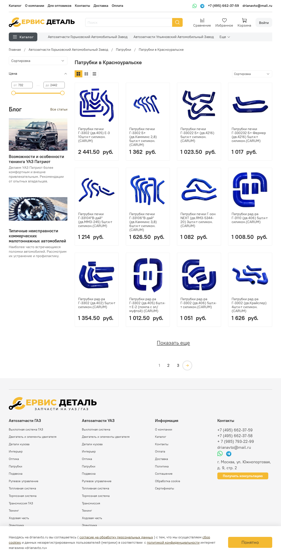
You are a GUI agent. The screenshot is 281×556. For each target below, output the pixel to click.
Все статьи (58, 109)
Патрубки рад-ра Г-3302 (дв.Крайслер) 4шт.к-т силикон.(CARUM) (249, 305)
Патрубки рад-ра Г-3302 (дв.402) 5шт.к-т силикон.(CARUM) (96, 303)
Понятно (250, 542)
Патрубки (123, 49)
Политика (162, 466)
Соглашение (164, 474)
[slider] (13, 93)
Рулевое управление (23, 481)
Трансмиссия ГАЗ (21, 503)
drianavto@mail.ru (257, 5)
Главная (15, 49)
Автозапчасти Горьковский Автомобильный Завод (88, 37)
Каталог (15, 5)
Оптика (14, 459)
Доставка (101, 5)
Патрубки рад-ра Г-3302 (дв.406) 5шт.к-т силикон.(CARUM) (198, 303)
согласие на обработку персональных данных (116, 537)
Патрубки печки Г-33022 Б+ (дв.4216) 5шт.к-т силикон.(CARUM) (197, 135)
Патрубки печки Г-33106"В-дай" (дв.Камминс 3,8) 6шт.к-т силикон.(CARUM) (143, 222)
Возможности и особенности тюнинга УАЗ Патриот (36, 159)
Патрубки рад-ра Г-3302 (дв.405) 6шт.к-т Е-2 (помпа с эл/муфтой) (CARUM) (147, 305)
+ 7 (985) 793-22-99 (235, 441)
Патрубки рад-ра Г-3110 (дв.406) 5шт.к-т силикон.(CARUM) (250, 218)
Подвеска (15, 474)
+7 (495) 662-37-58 (235, 435)
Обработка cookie (167, 481)
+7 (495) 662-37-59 (223, 5)
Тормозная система (22, 496)
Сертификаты (164, 488)
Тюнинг (14, 510)
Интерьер (16, 451)
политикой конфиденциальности (173, 542)
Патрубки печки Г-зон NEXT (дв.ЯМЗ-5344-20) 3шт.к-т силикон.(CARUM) (198, 220)
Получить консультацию (243, 476)
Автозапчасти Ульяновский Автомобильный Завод (173, 37)
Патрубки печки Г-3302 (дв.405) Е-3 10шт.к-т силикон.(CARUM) (94, 135)
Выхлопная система (96, 429)
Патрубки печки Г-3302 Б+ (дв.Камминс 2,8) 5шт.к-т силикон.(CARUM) (143, 137)
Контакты (82, 5)
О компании (34, 5)
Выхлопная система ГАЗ (26, 429)
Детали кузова (19, 444)
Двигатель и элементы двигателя (32, 437)
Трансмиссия (91, 503)
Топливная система (22, 488)
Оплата (117, 5)
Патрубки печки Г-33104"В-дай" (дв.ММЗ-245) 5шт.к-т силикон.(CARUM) (95, 220)
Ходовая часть (19, 518)
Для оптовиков (59, 5)
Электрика (16, 525)
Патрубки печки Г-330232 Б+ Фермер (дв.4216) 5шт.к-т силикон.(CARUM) (249, 135)
